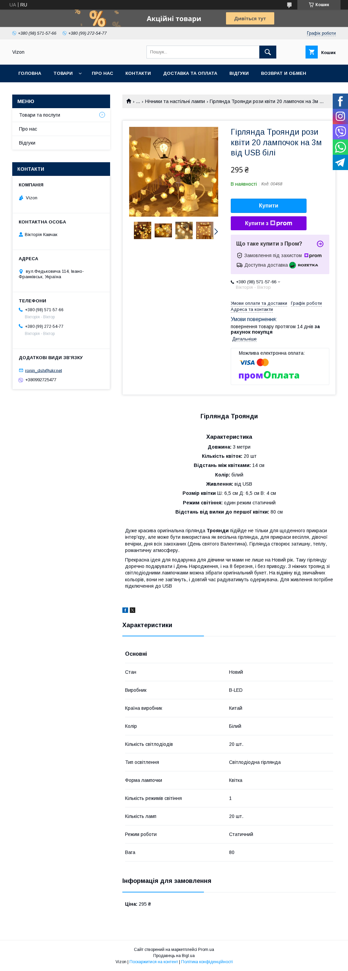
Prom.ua (206, 949)
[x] (132, 611)
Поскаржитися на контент (153, 961)
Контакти (138, 73)
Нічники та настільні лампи (175, 101)
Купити (268, 205)
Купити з (256, 223)
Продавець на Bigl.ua (174, 955)
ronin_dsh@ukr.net (43, 370)
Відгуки (239, 73)
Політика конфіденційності (207, 961)
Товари (63, 73)
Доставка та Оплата (190, 73)
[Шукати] (267, 52)
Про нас (102, 73)
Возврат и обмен (283, 73)
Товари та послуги (39, 115)
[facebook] (125, 611)
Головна (29, 73)
